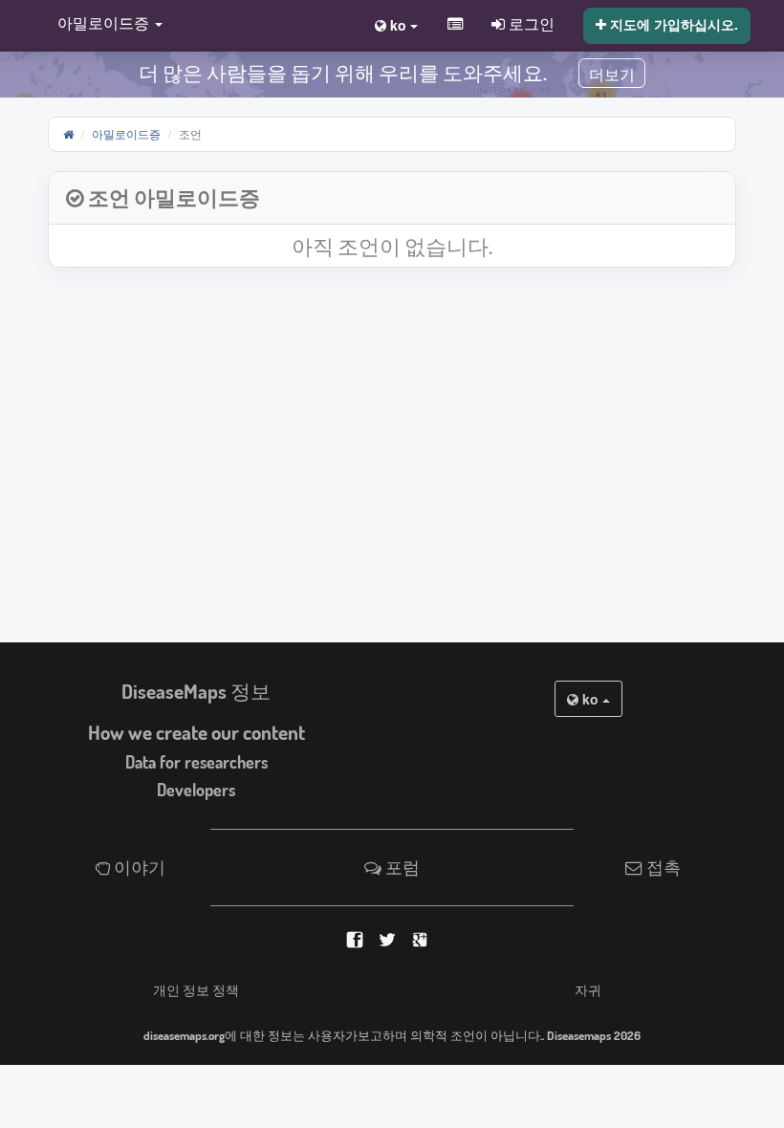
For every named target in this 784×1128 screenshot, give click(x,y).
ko (590, 698)
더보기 (612, 75)
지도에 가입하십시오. (672, 23)
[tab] (392, 198)
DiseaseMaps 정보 (196, 691)
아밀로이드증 (126, 133)
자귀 (588, 989)
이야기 (137, 867)
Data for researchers (196, 761)
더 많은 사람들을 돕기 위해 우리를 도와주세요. (343, 72)
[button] (105, 24)
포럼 (400, 867)
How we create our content (196, 732)
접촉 (661, 867)
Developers (196, 789)
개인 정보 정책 (196, 989)
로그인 (530, 22)
